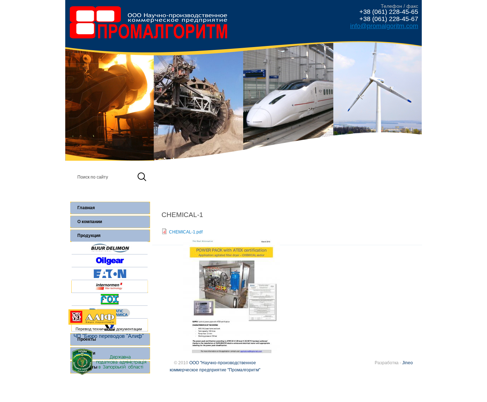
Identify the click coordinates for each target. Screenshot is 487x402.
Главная (86, 207)
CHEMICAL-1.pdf (186, 232)
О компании (89, 221)
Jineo (407, 362)
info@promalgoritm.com (384, 26)
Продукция (89, 235)
